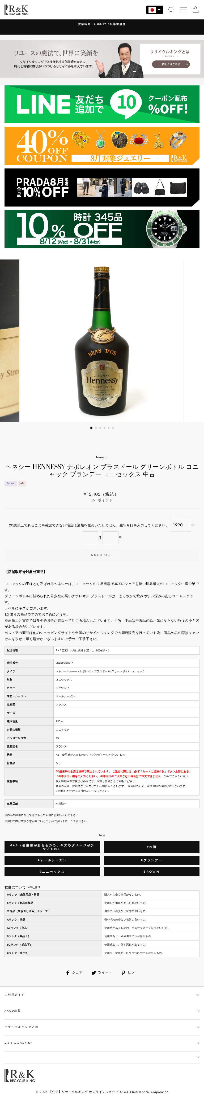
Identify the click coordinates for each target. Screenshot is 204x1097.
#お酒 (152, 847)
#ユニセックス (52, 871)
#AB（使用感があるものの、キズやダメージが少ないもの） (52, 847)
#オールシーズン (52, 860)
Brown (152, 871)
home (100, 457)
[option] (102, 27)
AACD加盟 (13, 1011)
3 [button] (100, 428)
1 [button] (91, 428)
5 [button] (109, 428)
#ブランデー (152, 860)
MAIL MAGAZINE (19, 1043)
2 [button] (96, 428)
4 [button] (105, 428)
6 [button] (113, 428)
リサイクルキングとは (22, 1027)
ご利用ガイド (15, 995)
